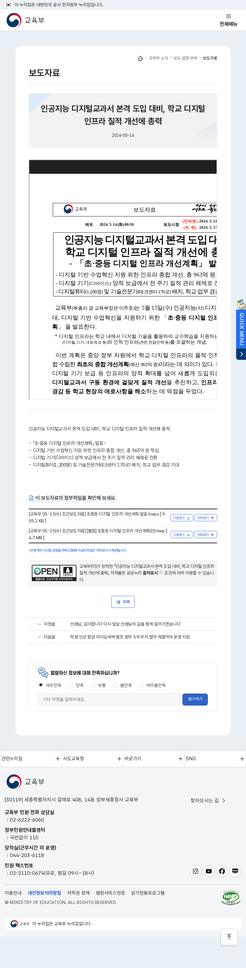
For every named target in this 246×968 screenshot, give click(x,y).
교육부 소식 (158, 58)
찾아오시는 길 (205, 801)
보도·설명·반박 (185, 58)
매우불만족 (156, 685)
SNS (191, 758)
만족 (80, 685)
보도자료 (210, 58)
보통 (102, 685)
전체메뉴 (229, 24)
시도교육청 (73, 758)
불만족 (126, 685)
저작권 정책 (78, 893)
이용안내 (13, 893)
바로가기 (132, 758)
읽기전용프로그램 (148, 893)
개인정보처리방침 (44, 893)
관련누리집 (12, 758)
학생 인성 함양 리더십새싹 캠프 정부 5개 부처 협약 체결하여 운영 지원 (130, 637)
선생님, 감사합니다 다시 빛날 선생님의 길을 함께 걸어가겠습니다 (125, 624)
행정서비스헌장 (110, 893)
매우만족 (54, 685)
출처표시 (150, 573)
